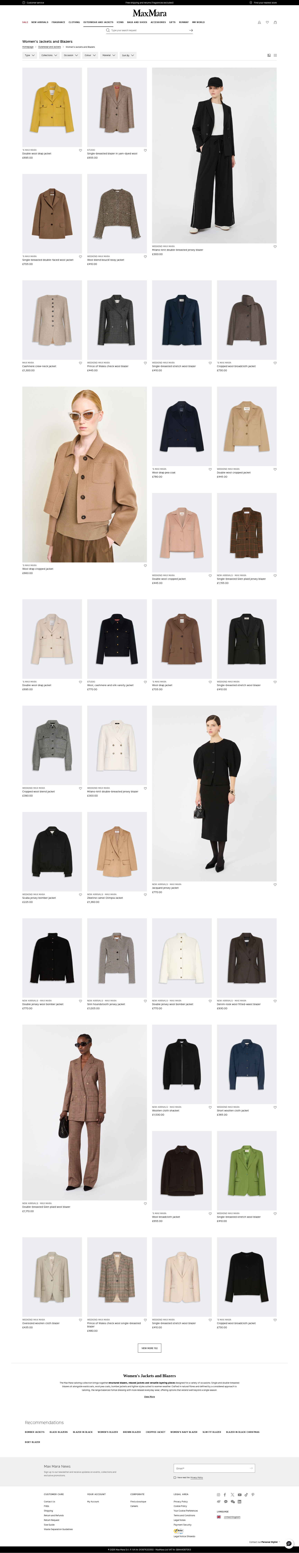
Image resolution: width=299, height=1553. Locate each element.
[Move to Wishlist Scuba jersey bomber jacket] (80, 894)
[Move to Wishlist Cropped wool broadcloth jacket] (275, 363)
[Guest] (259, 22)
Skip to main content (13, 1)
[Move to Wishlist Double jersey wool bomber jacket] (80, 1001)
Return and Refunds (54, 1515)
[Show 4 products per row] (275, 55)
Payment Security (183, 1524)
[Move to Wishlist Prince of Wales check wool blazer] (145, 363)
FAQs (46, 1506)
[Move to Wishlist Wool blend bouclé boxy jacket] (145, 256)
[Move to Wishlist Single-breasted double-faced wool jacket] (80, 256)
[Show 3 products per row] (269, 55)
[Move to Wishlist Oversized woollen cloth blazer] (80, 1320)
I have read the (190, 1477)
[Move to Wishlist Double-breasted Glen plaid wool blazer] (145, 1203)
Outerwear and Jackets (49, 46)
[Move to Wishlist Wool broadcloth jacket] (210, 1213)
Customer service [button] (50, 3)
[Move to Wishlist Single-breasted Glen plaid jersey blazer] (275, 575)
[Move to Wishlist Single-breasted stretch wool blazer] (210, 363)
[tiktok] (246, 1494)
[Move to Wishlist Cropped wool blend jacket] (80, 788)
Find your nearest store (265, 2)
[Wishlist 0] (267, 22)
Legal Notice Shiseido (184, 1536)
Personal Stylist (269, 1542)
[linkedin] (239, 1501)
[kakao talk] (225, 1501)
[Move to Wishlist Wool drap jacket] (210, 682)
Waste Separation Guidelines (58, 1529)
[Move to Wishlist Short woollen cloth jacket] (275, 1107)
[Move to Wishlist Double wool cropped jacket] (275, 469)
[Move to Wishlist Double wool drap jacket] (80, 150)
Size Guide (49, 1524)
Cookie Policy (180, 1506)
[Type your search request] (191, 30)
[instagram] (218, 1494)
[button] (289, 1544)
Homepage (27, 46)
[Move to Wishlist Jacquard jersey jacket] (275, 884)
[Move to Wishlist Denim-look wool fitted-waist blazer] (275, 1001)
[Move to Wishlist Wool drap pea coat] (210, 469)
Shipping (48, 1510)
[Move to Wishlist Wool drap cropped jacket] (145, 565)
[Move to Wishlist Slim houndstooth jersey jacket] (145, 1001)
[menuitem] (25, 22)
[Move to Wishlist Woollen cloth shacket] (210, 1107)
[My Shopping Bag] (275, 22)
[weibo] (218, 1501)
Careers (134, 1506)
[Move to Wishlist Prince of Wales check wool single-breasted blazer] (145, 1320)
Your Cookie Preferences (186, 1510)
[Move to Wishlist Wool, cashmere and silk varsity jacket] (145, 682)
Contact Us (49, 1501)
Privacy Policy (197, 1477)
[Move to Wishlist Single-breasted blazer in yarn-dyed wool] (145, 150)
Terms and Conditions (184, 1515)
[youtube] (239, 1494)
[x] (232, 1494)
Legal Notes (179, 1520)
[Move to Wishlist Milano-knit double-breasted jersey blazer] (275, 246)
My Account (93, 1501)
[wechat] (232, 1501)
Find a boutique (138, 1501)
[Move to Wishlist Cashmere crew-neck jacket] (80, 363)
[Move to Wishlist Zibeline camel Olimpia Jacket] (145, 894)
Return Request (51, 1520)
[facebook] (225, 1494)
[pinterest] (253, 1494)
